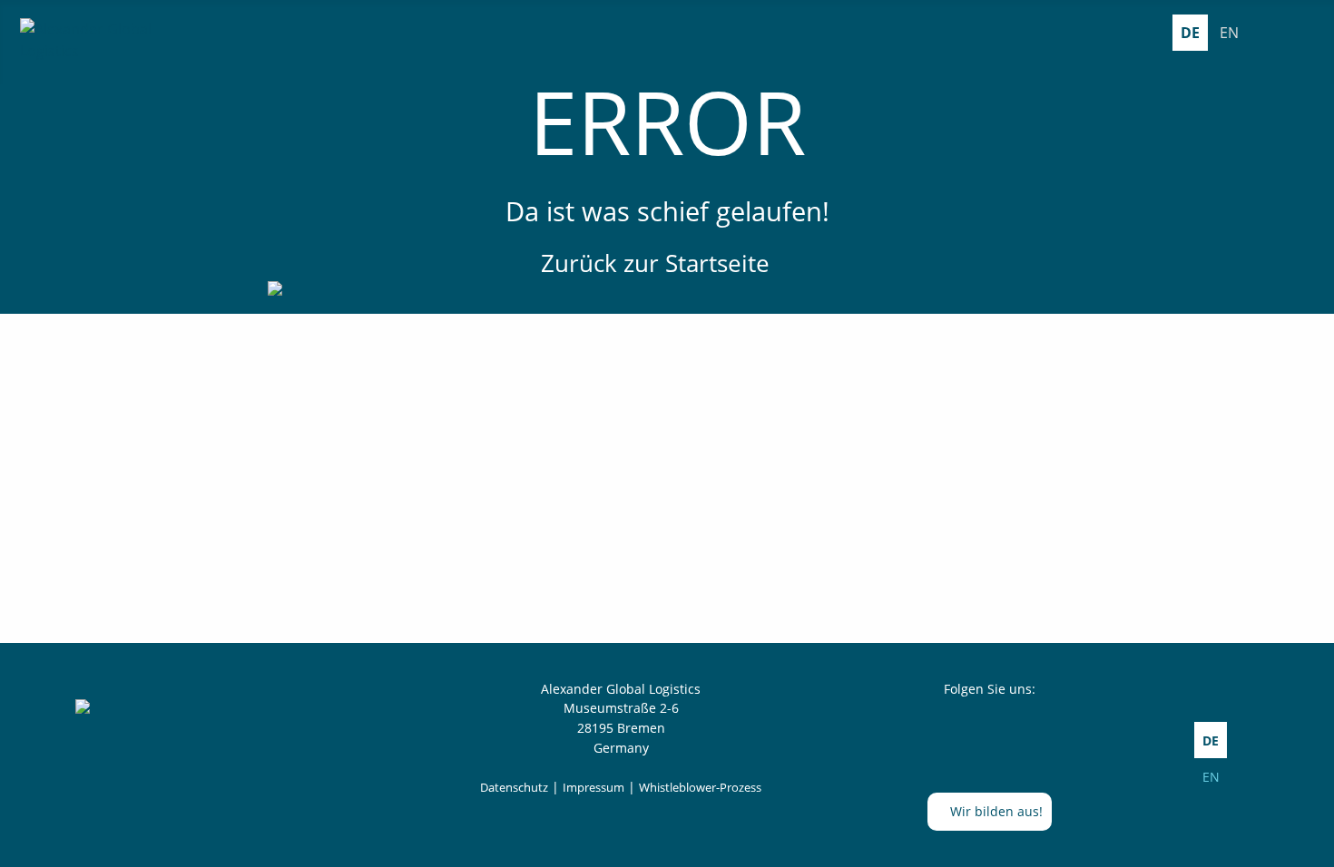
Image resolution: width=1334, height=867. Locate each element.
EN (1229, 33)
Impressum (593, 787)
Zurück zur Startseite (658, 263)
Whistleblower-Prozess (700, 787)
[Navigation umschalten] (1305, 32)
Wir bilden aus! (995, 811)
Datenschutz (514, 787)
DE (1190, 33)
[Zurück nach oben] (1311, 844)
